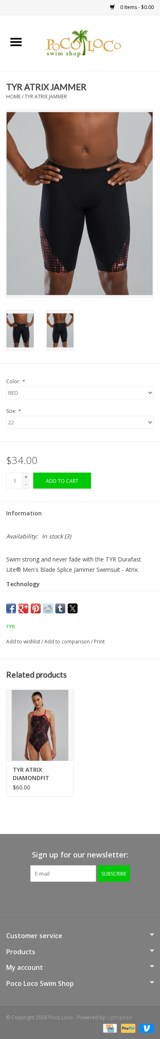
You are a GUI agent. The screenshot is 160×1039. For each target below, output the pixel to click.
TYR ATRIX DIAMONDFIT (31, 774)
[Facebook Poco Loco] (57, 898)
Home (13, 96)
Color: (15, 381)
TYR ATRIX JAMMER (46, 96)
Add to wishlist (23, 641)
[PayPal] (127, 1027)
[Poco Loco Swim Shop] (96, 42)
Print (99, 641)
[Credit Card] (109, 1027)
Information (24, 513)
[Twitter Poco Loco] (72, 898)
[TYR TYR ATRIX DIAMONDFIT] (40, 725)
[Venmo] (145, 1027)
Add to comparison (67, 641)
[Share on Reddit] (48, 608)
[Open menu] (16, 41)
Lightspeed (119, 1017)
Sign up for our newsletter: (80, 854)
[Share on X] (73, 608)
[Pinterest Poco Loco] (87, 898)
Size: (13, 411)
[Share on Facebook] (11, 608)
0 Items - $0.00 (136, 7)
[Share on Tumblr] (60, 608)
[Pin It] (36, 608)
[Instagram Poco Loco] (102, 898)
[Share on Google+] (23, 608)
